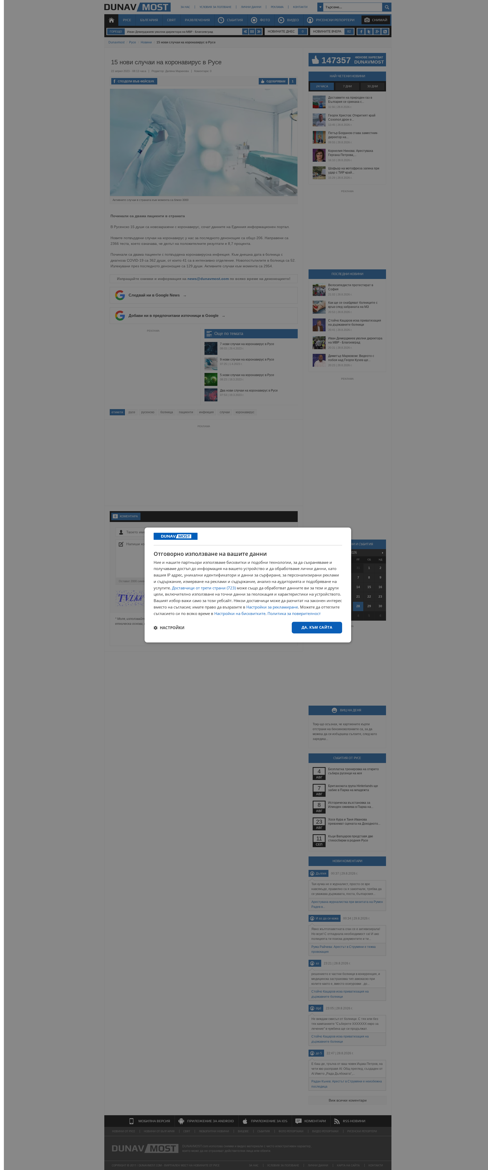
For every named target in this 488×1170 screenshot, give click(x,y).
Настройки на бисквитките (239, 613)
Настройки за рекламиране (272, 607)
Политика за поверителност (294, 613)
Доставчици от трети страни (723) (204, 587)
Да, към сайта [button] (317, 627)
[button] (169, 627)
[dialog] (248, 584)
